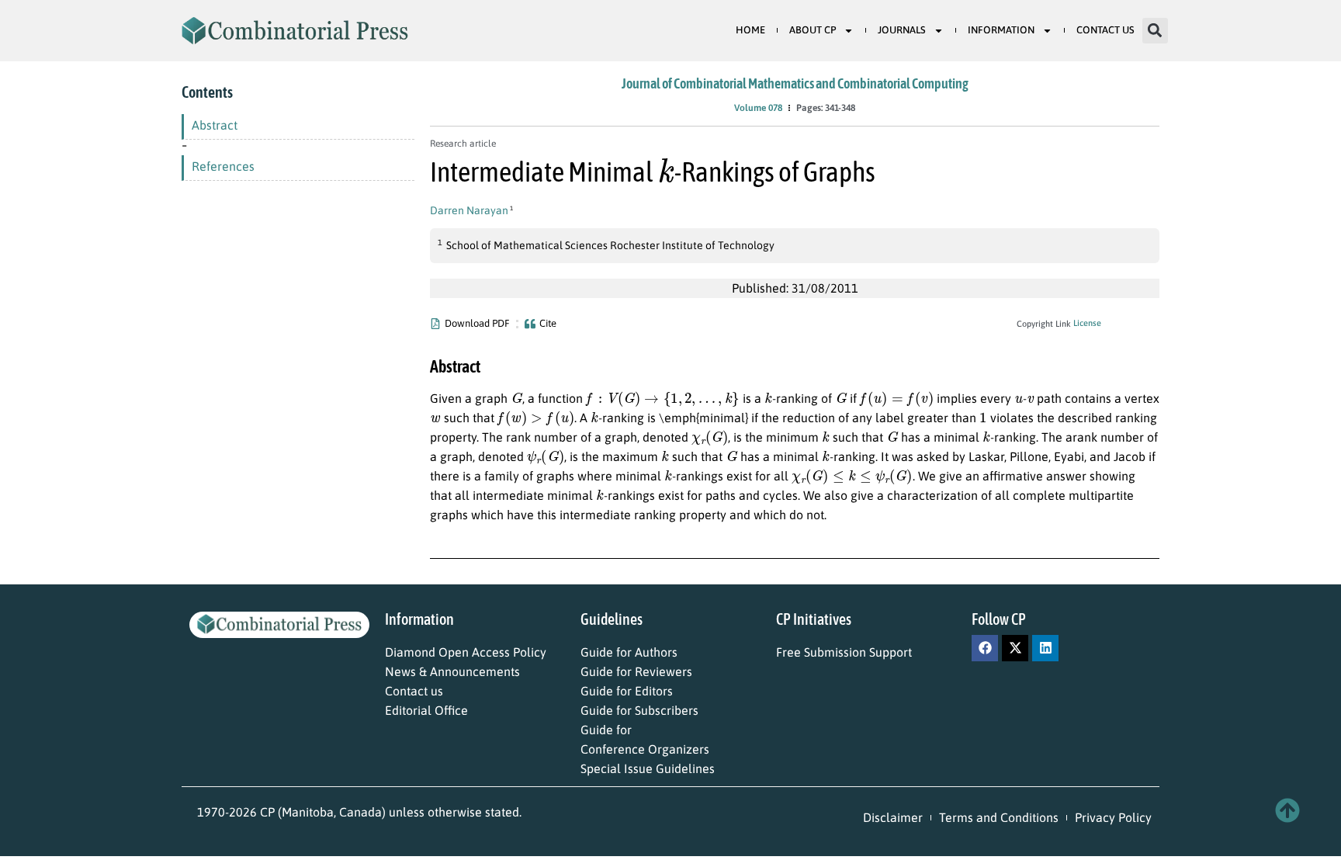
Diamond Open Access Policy (465, 652)
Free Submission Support (844, 652)
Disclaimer (893, 817)
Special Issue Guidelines (647, 768)
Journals (902, 30)
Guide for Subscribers (639, 710)
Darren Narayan (469, 210)
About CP (812, 30)
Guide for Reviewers (636, 671)
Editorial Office (426, 710)
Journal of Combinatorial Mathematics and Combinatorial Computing (795, 83)
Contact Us (1105, 30)
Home (750, 30)
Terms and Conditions (999, 817)
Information (1001, 30)
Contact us (414, 691)
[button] (1155, 30)
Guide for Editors (626, 691)
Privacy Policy (1113, 817)
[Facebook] (985, 648)
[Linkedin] (1045, 648)
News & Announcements (452, 671)
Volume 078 (758, 107)
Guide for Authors (628, 652)
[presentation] (665, 170)
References (223, 166)
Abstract (214, 125)
